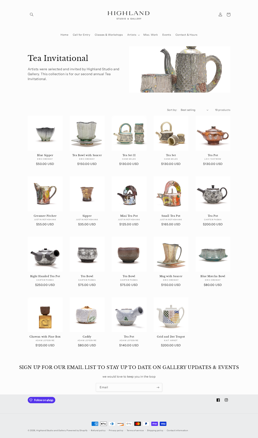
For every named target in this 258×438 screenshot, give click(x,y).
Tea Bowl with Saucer (87, 155)
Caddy (87, 336)
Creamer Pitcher (45, 215)
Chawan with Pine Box (45, 336)
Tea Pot (213, 155)
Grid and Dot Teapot (171, 336)
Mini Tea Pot (129, 215)
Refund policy (98, 430)
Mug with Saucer (171, 276)
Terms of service (135, 430)
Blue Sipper (45, 155)
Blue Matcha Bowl (212, 276)
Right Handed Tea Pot (45, 276)
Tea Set (171, 155)
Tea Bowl (87, 276)
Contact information (177, 430)
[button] (32, 15)
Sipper (87, 215)
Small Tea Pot (170, 215)
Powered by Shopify (77, 430)
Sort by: (172, 110)
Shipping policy (155, 430)
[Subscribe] (158, 387)
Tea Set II (129, 155)
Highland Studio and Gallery (51, 430)
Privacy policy (116, 430)
